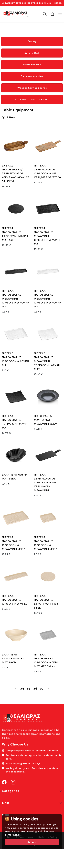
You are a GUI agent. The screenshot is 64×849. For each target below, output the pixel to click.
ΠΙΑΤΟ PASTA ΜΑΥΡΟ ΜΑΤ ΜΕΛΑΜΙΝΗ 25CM (45, 419)
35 (29, 688)
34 (22, 688)
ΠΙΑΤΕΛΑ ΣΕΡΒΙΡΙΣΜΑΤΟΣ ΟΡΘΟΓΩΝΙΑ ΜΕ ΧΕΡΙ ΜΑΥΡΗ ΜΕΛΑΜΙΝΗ (45, 482)
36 (35, 688)
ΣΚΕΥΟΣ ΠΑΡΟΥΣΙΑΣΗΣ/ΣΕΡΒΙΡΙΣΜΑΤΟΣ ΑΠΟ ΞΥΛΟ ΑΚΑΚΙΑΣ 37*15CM (15, 173)
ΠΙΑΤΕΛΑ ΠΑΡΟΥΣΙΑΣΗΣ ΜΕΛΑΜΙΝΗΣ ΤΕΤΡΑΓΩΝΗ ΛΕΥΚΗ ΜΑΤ (47, 361)
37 (42, 688)
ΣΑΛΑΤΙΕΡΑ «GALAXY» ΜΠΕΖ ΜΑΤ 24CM (13, 658)
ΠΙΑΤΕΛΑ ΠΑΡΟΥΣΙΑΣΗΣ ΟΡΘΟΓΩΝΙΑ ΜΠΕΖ (15, 599)
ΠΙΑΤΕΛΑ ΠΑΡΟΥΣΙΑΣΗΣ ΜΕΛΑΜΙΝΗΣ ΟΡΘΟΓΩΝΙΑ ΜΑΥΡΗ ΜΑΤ (15, 298)
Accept (32, 842)
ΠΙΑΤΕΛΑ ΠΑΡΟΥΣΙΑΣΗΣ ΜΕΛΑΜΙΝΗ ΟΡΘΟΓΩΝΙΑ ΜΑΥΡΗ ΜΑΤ (47, 235)
